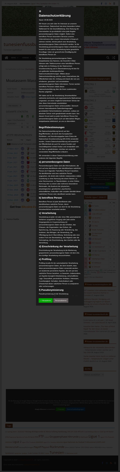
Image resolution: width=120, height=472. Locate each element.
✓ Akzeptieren (45, 300)
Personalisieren (61, 300)
